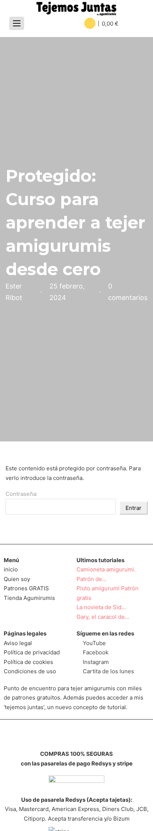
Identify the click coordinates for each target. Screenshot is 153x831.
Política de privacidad (32, 652)
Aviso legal (18, 643)
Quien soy (17, 579)
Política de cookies (28, 661)
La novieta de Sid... (101, 607)
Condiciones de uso (30, 671)
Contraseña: (22, 493)
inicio (11, 569)
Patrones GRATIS (26, 588)
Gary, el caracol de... (102, 616)
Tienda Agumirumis (29, 597)
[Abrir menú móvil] (16, 23)
